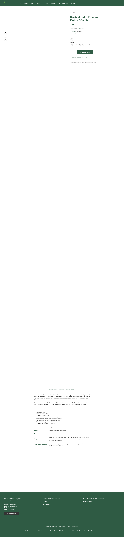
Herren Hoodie (90, 62)
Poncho (53, 3)
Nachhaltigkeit (8, 507)
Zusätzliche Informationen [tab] (66, 389)
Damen (76, 62)
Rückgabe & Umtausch (10, 509)
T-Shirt (19, 3)
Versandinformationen (10, 504)
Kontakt (6, 503)
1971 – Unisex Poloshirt (24, 484)
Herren (85, 62)
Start (71, 12)
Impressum (75, 526)
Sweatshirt (40, 3)
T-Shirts (45, 501)
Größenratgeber (74, 33)
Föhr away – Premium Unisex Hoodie (93, 484)
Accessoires (65, 3)
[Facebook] (5, 32)
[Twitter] (5, 35)
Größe (72, 42)
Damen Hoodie (81, 62)
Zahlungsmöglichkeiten (10, 506)
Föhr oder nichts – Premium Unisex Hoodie (72, 484)
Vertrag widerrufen (11, 513)
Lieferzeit (72, 31)
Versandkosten (80, 28)
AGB (69, 526)
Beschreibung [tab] (53, 389)
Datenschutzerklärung (51, 526)
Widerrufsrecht (62, 526)
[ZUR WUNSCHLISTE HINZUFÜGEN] (29, 479)
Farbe (71, 38)
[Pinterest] (5, 39)
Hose (58, 3)
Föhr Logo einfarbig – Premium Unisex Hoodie (50, 484)
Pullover (45, 503)
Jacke (47, 3)
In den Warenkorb (85, 52)
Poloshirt (26, 3)
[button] (117, 3)
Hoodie (33, 3)
